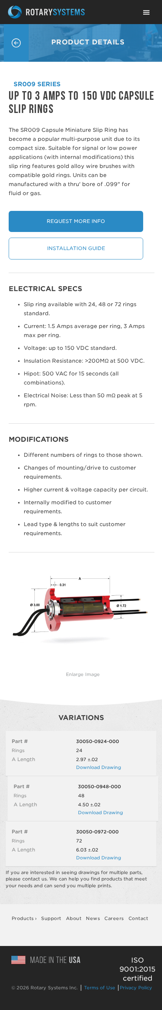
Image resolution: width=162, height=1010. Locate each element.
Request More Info (76, 221)
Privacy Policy (136, 987)
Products (23, 918)
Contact (138, 918)
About (74, 918)
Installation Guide (76, 248)
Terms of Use (99, 987)
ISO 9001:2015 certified (137, 969)
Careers (114, 918)
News (93, 918)
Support (51, 918)
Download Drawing (98, 767)
